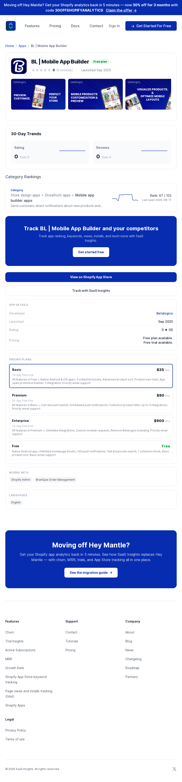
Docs (75, 26)
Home (9, 46)
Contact (96, 26)
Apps (22, 46)
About (129, 632)
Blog (128, 641)
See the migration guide (91, 572)
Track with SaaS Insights (91, 290)
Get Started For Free (153, 26)
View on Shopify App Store (91, 277)
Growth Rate (14, 668)
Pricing (55, 26)
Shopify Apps (15, 705)
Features (32, 26)
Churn (9, 632)
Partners (131, 677)
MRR (8, 659)
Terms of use (15, 739)
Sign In (114, 26)
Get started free (91, 252)
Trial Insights (14, 641)
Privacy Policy (15, 730)
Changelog (133, 659)
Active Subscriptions (20, 650)
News (129, 650)
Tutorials (71, 641)
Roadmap (132, 668)
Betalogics (164, 313)
